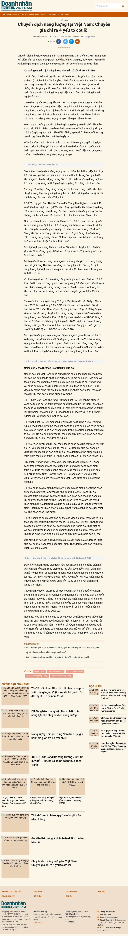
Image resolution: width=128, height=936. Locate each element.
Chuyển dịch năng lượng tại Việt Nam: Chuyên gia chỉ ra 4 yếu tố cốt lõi (54, 863)
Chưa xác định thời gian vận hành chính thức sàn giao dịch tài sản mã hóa (113, 721)
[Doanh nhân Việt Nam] (14, 905)
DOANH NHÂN (34, 14)
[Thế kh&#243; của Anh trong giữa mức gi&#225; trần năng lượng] (15, 823)
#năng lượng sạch (56, 671)
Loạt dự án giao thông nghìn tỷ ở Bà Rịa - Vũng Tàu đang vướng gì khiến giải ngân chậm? (113, 747)
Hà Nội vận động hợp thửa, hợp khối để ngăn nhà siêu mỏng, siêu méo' (113, 708)
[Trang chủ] (4, 14)
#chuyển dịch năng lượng (61, 676)
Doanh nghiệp (51, 14)
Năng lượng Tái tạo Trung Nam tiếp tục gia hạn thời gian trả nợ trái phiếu (57, 736)
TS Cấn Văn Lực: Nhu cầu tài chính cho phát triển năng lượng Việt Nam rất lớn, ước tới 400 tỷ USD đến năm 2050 (58, 692)
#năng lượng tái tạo (75, 671)
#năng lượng (39, 671)
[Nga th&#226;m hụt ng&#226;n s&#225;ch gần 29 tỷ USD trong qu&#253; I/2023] (72, 786)
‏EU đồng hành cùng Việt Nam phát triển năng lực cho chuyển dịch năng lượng (55, 713)
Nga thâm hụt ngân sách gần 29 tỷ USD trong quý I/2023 (70, 800)
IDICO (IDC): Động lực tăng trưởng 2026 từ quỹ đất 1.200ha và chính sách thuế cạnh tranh (57, 760)
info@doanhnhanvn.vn (109, 917)
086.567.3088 (105, 914)
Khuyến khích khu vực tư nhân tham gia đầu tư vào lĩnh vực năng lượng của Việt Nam (14, 801)
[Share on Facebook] (58, 41)
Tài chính (61, 14)
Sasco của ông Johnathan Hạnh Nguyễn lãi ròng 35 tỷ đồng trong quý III (58, 657)
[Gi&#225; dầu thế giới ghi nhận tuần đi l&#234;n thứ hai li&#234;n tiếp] (15, 845)
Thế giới (42, 14)
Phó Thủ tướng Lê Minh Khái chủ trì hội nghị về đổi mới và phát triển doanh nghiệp (62, 647)
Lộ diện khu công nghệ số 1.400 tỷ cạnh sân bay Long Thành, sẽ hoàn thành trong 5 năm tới (113, 694)
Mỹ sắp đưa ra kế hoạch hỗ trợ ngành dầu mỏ (46, 652)
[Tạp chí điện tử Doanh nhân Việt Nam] (17, 5)
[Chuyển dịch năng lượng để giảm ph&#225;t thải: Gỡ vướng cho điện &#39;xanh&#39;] (43, 786)
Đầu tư (67, 14)
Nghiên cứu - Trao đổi (13, 14)
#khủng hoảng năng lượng (36, 676)
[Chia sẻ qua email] (77, 41)
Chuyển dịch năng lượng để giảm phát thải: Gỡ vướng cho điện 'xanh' (42, 800)
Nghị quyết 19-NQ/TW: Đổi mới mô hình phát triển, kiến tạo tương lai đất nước (113, 733)
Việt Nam (25, 14)
